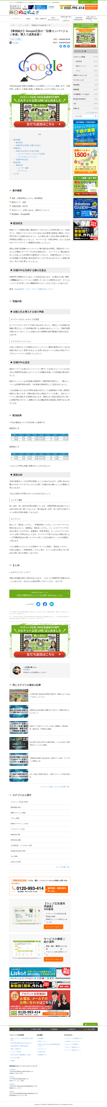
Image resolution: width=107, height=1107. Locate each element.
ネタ (85, 103)
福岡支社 (11, 1091)
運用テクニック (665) (18, 813)
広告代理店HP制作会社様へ (79, 19)
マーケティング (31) (18, 829)
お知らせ (85, 108)
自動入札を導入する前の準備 (27, 151)
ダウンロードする (52, 927)
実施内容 (17, 148)
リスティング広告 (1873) (19, 802)
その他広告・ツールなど (85, 94)
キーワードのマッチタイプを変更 (31, 153)
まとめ (16, 173)
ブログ (13, 25)
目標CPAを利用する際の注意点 (28, 145)
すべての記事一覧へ (63, 867)
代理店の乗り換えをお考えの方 (66, 19)
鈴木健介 (16, 43)
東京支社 (11, 1077)
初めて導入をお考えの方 (53, 19)
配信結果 (17, 162)
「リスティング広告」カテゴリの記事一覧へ (54, 786)
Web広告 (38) (15, 834)
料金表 (28, 19)
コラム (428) (15, 818)
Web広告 (85, 85)
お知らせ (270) (16, 862)
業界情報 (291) (16, 807)
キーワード (22, 170)
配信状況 (19, 142)
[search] (96, 116)
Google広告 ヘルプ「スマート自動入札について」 (35, 289)
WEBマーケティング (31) (19, 823)
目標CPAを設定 (22, 159)
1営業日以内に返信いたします (40, 594)
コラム (87, 70)
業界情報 (87, 61)
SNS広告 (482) (16, 840)
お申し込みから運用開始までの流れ (91, 19)
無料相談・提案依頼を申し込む (57, 889)
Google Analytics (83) (18, 851)
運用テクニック (87, 66)
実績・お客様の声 (40, 19)
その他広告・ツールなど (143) (21, 845)
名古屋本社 (12, 1069)
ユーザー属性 (23, 168)
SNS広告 (85, 89)
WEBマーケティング (85, 75)
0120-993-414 (30, 888)
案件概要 (17, 139)
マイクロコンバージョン (28, 156)
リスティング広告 (23, 25)
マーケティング (85, 80)
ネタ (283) (14, 856)
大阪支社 (11, 1084)
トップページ (16, 19)
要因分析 (19, 165)
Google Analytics (85, 99)
